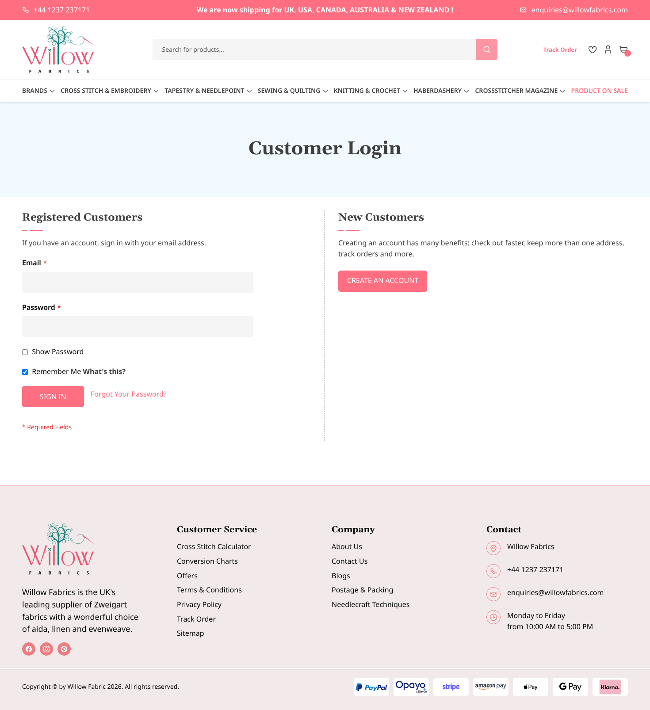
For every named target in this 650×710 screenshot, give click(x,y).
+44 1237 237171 (62, 10)
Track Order (196, 619)
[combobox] (325, 49)
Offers (187, 575)
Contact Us (349, 561)
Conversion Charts (207, 561)
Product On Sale (599, 91)
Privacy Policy (199, 604)
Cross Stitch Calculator (214, 546)
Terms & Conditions (209, 590)
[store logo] (58, 50)
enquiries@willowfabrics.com (579, 10)
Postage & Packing (362, 590)
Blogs (341, 575)
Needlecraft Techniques (370, 604)
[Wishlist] (592, 49)
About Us (347, 546)
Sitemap (190, 633)
